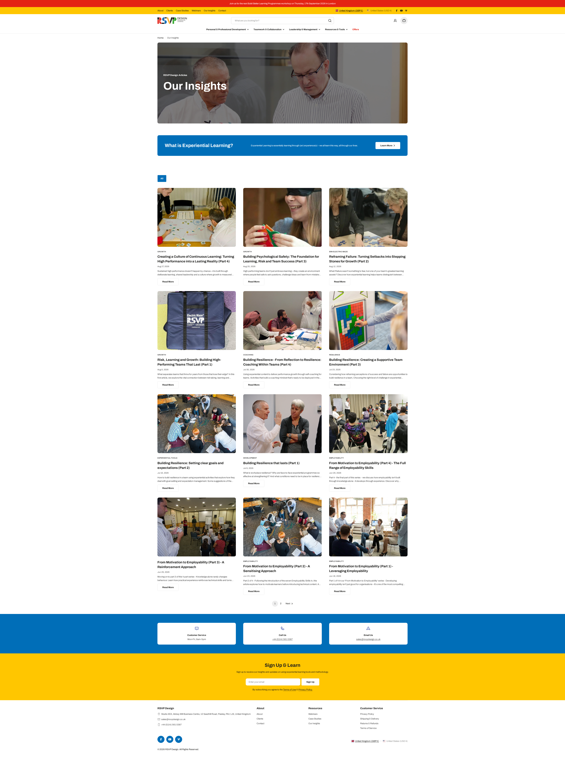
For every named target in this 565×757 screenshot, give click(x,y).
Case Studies (182, 10)
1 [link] (275, 603)
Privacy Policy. (305, 689)
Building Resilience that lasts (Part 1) (271, 463)
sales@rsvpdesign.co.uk (368, 639)
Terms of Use (289, 689)
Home (160, 38)
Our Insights (209, 10)
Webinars (196, 10)
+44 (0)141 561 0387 (282, 639)
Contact (222, 10)
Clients (169, 10)
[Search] (330, 20)
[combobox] (282, 20)
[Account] (395, 20)
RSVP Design (171, 749)
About (160, 10)
